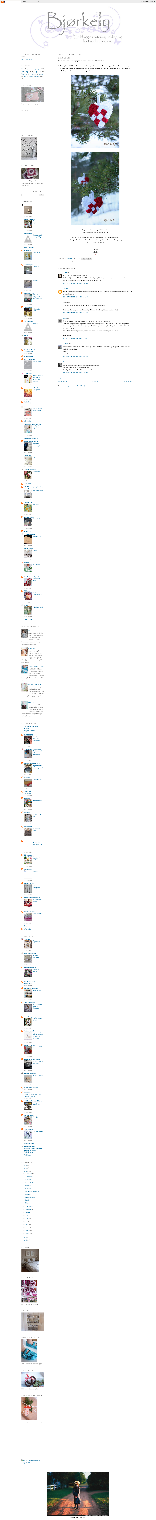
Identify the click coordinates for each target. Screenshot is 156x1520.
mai (27, 1221)
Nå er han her (36, 564)
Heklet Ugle (31, 702)
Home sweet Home (38, 490)
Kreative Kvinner (29, 911)
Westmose (27, 812)
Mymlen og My (29, 883)
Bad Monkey (28, 869)
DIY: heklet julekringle (32, 1191)
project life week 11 (38, 990)
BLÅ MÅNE (28, 250)
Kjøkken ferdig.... (37, 266)
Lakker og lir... (37, 252)
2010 (25, 1171)
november (29, 1177)
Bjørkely (70, 258)
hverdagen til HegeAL (31, 1087)
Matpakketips (36, 471)
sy (43, 76)
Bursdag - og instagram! (36, 858)
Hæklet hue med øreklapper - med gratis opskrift (37, 752)
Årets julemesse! (37, 800)
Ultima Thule (28, 619)
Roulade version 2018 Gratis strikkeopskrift (37, 738)
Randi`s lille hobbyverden (32, 577)
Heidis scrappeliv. (29, 1031)
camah (65, 272)
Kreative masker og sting (32, 897)
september (29, 1210)
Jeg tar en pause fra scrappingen (38, 1062)
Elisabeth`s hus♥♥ (29, 350)
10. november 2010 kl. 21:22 (75, 313)
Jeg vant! (35, 280)
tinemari (65, 288)
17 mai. (35, 457)
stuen (37, 76)
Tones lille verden (29, 1143)
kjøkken (24, 74)
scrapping (31, 76)
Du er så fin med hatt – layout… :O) (38, 843)
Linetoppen (27, 455)
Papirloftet (27, 1155)
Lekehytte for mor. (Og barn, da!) (38, 427)
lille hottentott (28, 855)
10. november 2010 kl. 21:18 (75, 297)
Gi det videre (28, 373)
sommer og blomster (36, 970)
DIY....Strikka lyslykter (36, 310)
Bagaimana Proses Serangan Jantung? (38, 593)
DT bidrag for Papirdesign (36, 956)
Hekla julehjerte (30, 1197)
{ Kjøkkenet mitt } (38, 607)
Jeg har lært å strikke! (36, 829)
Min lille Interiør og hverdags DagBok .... (33, 488)
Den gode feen (28, 321)
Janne (65, 318)
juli (27, 1215)
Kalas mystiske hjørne (31, 438)
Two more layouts (38, 1131)
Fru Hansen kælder (30, 981)
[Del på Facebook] (88, 259)
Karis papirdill (29, 1115)
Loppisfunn (31, 648)
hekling (24, 71)
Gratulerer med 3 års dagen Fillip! (37, 236)
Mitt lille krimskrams (31, 503)
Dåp (28, 630)
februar (28, 1230)
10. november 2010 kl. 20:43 (75, 283)
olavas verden (28, 841)
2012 (25, 1165)
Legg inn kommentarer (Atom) (75, 386)
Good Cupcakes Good (31, 388)
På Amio (35, 871)
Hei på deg (35, 323)
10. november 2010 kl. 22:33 (75, 357)
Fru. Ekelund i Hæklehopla (32, 749)
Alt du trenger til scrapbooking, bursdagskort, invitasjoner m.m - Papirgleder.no (33, 1149)
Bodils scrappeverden (31, 988)
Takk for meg (27, 793)
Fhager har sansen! (38, 913)
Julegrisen (28, 1188)
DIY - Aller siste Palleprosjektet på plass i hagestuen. (37, 296)
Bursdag (27, 1200)
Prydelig (26, 562)
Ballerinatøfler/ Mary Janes (35, 666)
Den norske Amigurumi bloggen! (31, 727)
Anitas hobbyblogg (30, 1073)
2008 (25, 1240)
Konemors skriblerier (31, 441)
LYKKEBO (27, 484)
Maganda (27, 798)
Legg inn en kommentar (65, 378)
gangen (38, 69)
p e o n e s (35, 337)
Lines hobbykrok (29, 1002)
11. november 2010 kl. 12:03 (75, 373)
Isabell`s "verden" (30, 1045)
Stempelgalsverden (30, 953)
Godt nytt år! (36, 389)
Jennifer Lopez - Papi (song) (37, 900)
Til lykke (35, 1117)
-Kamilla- (66, 343)
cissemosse (27, 279)
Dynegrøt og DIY (37, 536)
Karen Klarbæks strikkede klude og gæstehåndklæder (38, 767)
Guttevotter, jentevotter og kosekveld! (36, 445)
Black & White (28, 983)
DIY (22, 69)
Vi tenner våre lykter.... (36, 942)
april (27, 1224)
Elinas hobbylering (30, 967)
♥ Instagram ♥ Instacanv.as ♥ (36, 1103)
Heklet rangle (29, 1182)
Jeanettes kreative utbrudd (32, 424)
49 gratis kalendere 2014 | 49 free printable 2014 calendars (38, 378)
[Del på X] (86, 259)
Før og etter (30, 69)
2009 (25, 1237)
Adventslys (28, 1179)
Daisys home (67, 362)
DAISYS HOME (29, 293)
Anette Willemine (29, 219)
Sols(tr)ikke (27, 777)
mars (27, 1227)
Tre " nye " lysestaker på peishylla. (36, 887)
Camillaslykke (28, 264)
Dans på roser (28, 307)
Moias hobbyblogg (30, 1017)
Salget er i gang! (37, 361)
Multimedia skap (28, 351)
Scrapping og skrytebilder (32, 1059)
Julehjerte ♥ (28, 1203)
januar (28, 1233)
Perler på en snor (29, 534)
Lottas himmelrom (30, 469)
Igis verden (27, 421)
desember (29, 1174)
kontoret (34, 74)
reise (25, 76)
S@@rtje (27, 591)
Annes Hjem (28, 233)
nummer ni (27, 531)
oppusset (41, 74)
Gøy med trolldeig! (38, 1075)
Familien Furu (28, 356)
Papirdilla (27, 939)
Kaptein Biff (28, 826)
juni (27, 1218)
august (28, 1212)
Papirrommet (28, 1129)
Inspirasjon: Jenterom (34, 684)
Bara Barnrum (29, 247)
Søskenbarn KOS (37, 1047)
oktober (28, 1207)
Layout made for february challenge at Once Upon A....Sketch (38, 1035)
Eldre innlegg (128, 381)
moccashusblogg (29, 517)
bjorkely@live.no (26, 59)
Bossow (26, 926)
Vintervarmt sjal (37, 779)
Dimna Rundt (36, 519)
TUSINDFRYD (28, 735)
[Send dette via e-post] (82, 259)
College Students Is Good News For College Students (32, 1095)
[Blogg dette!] (84, 259)
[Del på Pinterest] (91, 259)
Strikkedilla (28, 791)
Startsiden (95, 381)
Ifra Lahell (27, 407)
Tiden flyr (28, 1185)
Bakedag (28, 1194)
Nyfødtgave (36, 505)
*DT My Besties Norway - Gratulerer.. (37, 1006)
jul (37, 71)
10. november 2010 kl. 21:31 (75, 338)
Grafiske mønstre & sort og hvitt (37, 409)
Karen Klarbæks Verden (32, 763)
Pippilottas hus (28, 548)
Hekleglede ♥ (28, 402)
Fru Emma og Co (29, 359)
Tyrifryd (26, 605)
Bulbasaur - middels (29, 730)
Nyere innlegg (62, 381)
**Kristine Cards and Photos (33, 1101)
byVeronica (27, 929)
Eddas (26, 335)
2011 (25, 1168)
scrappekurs (28, 1092)
